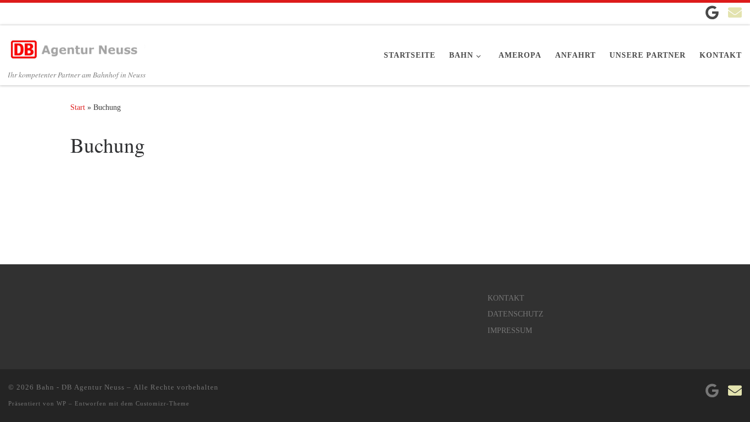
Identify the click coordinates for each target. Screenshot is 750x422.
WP (61, 403)
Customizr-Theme (162, 403)
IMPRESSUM (510, 330)
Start (77, 107)
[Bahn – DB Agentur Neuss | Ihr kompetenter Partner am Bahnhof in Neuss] (76, 45)
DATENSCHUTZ (516, 314)
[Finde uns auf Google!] (712, 12)
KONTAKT (506, 298)
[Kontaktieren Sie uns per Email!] (735, 12)
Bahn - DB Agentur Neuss (80, 387)
